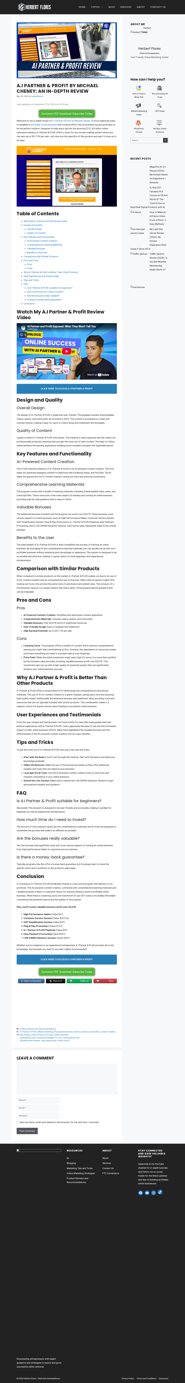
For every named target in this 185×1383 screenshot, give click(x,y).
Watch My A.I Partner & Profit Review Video (45, 221)
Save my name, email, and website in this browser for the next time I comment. (59, 1122)
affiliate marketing (45, 1032)
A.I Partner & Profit (28, 1032)
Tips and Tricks (31, 280)
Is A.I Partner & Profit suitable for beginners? (49, 287)
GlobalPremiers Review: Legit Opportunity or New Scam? (45, 1040)
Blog (112, 7)
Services (125, 7)
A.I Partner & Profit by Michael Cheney (71, 120)
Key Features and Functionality (39, 237)
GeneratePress (53, 1378)
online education (61, 1035)
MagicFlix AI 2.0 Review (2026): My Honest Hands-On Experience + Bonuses (159, 174)
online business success (42, 1035)
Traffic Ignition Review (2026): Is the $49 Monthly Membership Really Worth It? (158, 262)
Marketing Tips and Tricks (80, 1168)
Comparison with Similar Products (41, 256)
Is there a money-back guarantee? (44, 299)
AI (68, 1158)
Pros (29, 264)
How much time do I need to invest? (45, 291)
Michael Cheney (23, 1035)
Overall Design (34, 229)
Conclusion (29, 303)
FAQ (26, 284)
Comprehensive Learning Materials (44, 244)
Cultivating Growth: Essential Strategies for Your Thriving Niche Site (49, 1038)
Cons (29, 268)
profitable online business (44, 124)
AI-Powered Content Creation (42, 240)
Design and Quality (33, 225)
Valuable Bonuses (36, 248)
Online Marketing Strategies (81, 1173)
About (141, 7)
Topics (95, 7)
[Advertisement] (67, 1005)
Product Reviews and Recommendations (38, 1029)
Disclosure (163, 1378)
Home (82, 7)
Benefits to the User (37, 252)
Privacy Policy (128, 1378)
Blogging (71, 1163)
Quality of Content (36, 233)
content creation (108, 1032)
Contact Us (158, 7)
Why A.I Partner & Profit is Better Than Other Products (51, 272)
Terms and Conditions (146, 1378)
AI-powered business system (67, 1032)
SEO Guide (160, 111)
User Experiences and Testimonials (41, 276)
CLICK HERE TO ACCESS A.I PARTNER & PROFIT (67, 389)
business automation (90, 1032)
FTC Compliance (110, 1173)
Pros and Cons (31, 260)
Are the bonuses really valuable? (43, 295)
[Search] (165, 140)
